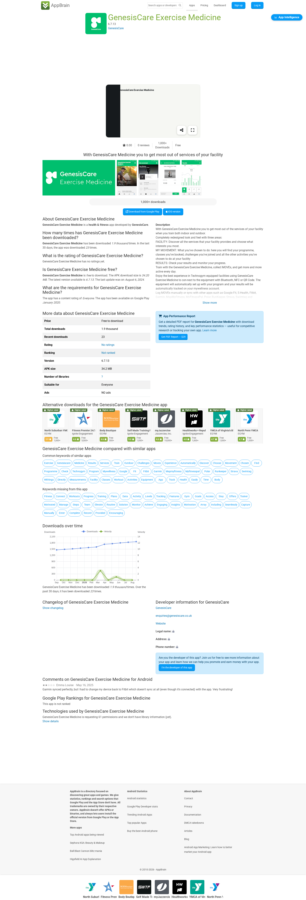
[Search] (180, 5)
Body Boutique (108, 430)
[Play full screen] (192, 130)
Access (210, 496)
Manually (49, 513)
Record (88, 513)
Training (101, 496)
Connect (60, 496)
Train (117, 463)
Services (104, 463)
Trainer (244, 496)
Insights (175, 504)
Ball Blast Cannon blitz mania (86, 851)
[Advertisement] (148, 59)
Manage (63, 504)
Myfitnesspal (192, 471)
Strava (234, 471)
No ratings (107, 345)
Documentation (192, 814)
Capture (245, 504)
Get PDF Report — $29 (173, 336)
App (160, 479)
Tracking (161, 496)
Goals (198, 496)
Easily (194, 479)
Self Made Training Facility (138, 430)
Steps (76, 504)
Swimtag (246, 471)
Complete (74, 513)
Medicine (79, 463)
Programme (50, 471)
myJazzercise (163, 430)
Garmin (158, 471)
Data (125, 496)
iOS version (174, 211)
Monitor (136, 504)
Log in (257, 5)
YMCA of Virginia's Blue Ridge (221, 430)
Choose (217, 463)
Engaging (162, 504)
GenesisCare (163, 608)
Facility (94, 479)
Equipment (147, 479)
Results (92, 463)
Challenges (143, 463)
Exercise (48, 463)
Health (183, 479)
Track (172, 479)
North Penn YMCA (248, 430)
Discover (204, 463)
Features (174, 496)
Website (161, 623)
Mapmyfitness (174, 471)
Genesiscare (63, 463)
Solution (123, 504)
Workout (118, 479)
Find (256, 463)
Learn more (209, 330)
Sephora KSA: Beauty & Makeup (87, 842)
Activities (132, 479)
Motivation (190, 504)
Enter (62, 513)
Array (203, 504)
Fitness (48, 496)
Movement (231, 463)
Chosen (245, 463)
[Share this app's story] (181, 130)
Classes (106, 479)
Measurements (78, 479)
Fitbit (146, 471)
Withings (49, 479)
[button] (210, 631)
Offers (232, 496)
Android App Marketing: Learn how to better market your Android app (208, 849)
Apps (192, 5)
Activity (137, 496)
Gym (186, 496)
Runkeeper (220, 471)
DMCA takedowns (194, 822)
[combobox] (162, 5)
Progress (89, 496)
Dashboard (220, 5)
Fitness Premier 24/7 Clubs (83, 430)
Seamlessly (231, 504)
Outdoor (129, 463)
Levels (148, 496)
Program (94, 471)
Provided (100, 513)
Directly (62, 479)
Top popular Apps (136, 822)
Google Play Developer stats (142, 806)
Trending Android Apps (139, 814)
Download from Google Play (143, 211)
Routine (111, 504)
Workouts (74, 496)
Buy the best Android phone (142, 831)
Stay (221, 496)
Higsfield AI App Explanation (85, 859)
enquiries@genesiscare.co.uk (174, 616)
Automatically (188, 463)
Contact (188, 798)
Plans (114, 496)
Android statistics (136, 798)
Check (64, 471)
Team (87, 504)
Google (123, 471)
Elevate (99, 504)
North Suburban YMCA (55, 430)
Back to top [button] (297, 867)
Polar (207, 471)
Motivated (49, 504)
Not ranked (108, 352)
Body (217, 479)
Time (206, 479)
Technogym (78, 471)
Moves (157, 463)
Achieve (148, 504)
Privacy (188, 806)
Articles (188, 831)
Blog (186, 839)
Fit (134, 471)
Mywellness (109, 471)
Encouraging (116, 513)
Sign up (238, 5)
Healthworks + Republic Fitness (194, 430)
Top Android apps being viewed (87, 834)
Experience (171, 463)
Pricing (204, 5)
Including (216, 504)
